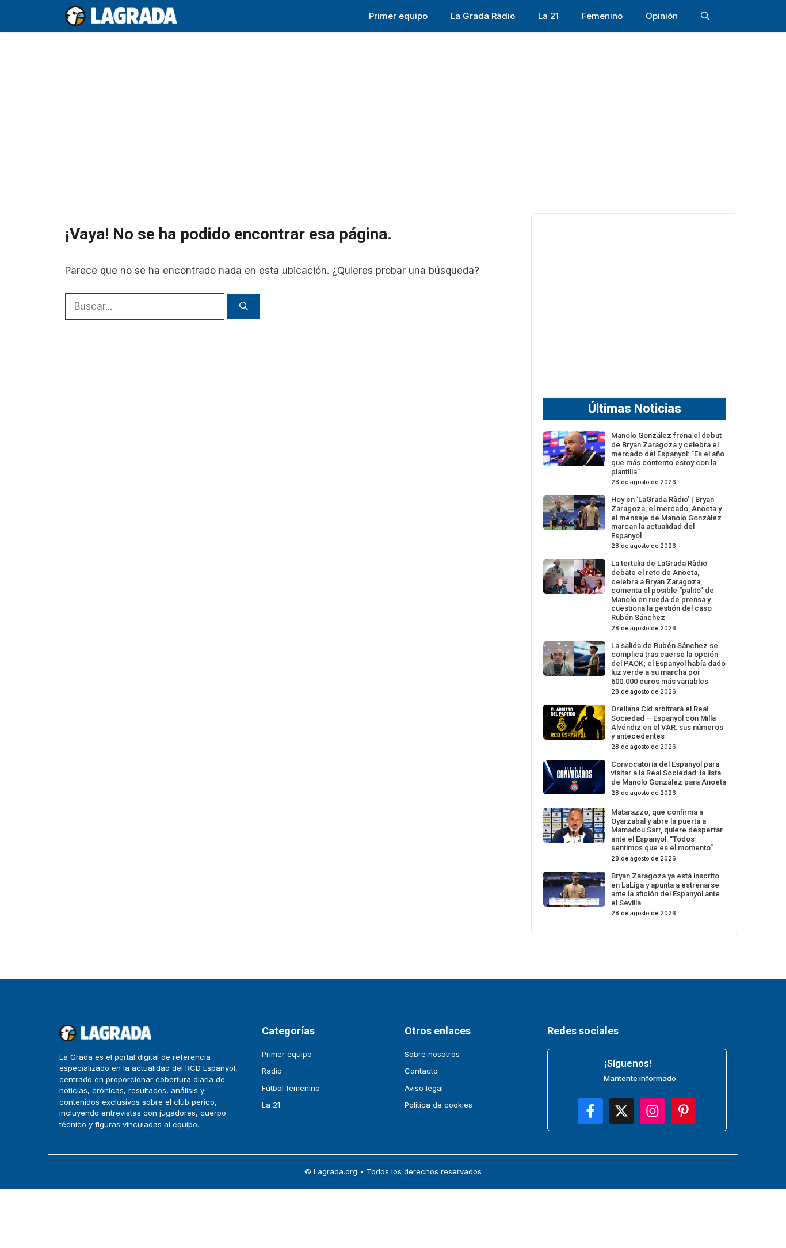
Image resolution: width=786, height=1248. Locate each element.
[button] (705, 16)
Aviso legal (424, 1088)
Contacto (421, 1070)
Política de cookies (438, 1104)
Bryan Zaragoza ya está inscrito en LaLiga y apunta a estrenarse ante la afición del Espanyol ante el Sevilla (665, 889)
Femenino (602, 15)
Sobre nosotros (432, 1054)
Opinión (662, 15)
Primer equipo (398, 15)
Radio (272, 1070)
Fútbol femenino (291, 1088)
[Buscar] (243, 307)
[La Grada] (121, 16)
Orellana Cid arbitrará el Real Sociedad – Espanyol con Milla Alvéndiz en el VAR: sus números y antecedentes (667, 722)
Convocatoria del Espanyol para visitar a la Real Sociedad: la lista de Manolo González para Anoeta (668, 773)
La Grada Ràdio (483, 15)
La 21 (548, 15)
